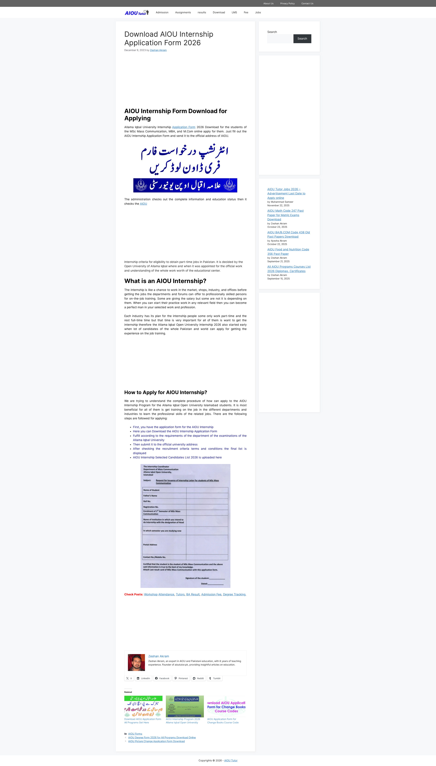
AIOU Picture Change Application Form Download (156, 741)
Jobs (258, 12)
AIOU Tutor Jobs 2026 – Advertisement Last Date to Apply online (286, 193)
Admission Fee (211, 594)
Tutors (180, 594)
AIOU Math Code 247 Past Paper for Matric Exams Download (285, 215)
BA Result (193, 594)
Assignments (183, 12)
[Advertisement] (185, 82)
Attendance (166, 594)
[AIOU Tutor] (137, 12)
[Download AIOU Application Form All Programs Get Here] (143, 706)
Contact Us (307, 3)
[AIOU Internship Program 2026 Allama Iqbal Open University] (185, 706)
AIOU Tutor (231, 760)
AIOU (143, 203)
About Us (268, 3)
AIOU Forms (135, 733)
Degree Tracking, (234, 594)
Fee (246, 12)
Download (219, 12)
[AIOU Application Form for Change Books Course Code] (226, 706)
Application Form (183, 127)
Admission (162, 12)
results (202, 12)
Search (272, 32)
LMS (234, 12)
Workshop (151, 594)
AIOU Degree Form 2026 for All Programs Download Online (162, 737)
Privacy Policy (287, 3)
